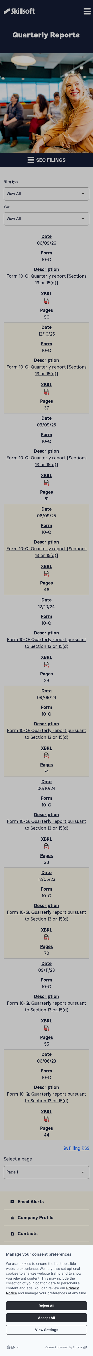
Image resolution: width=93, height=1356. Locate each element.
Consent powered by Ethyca (63, 1347)
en (13, 1347)
